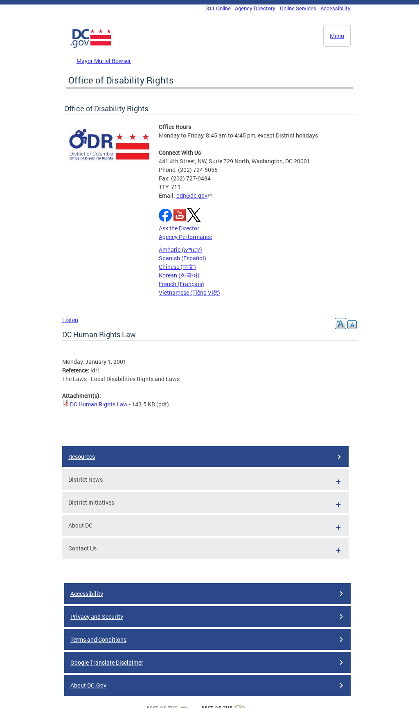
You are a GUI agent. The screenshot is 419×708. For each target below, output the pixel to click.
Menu (337, 36)
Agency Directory (255, 8)
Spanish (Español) (182, 258)
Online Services (298, 8)
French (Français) (181, 284)
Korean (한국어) (179, 275)
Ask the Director (179, 228)
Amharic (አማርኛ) (180, 249)
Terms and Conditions (98, 639)
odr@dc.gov (191, 195)
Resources (81, 456)
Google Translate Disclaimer (106, 662)
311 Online (218, 8)
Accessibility (335, 8)
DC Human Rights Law (99, 404)
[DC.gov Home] (90, 46)
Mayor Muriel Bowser (104, 61)
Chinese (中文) (177, 267)
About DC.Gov (88, 685)
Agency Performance (185, 237)
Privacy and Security (96, 616)
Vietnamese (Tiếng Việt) (189, 292)
